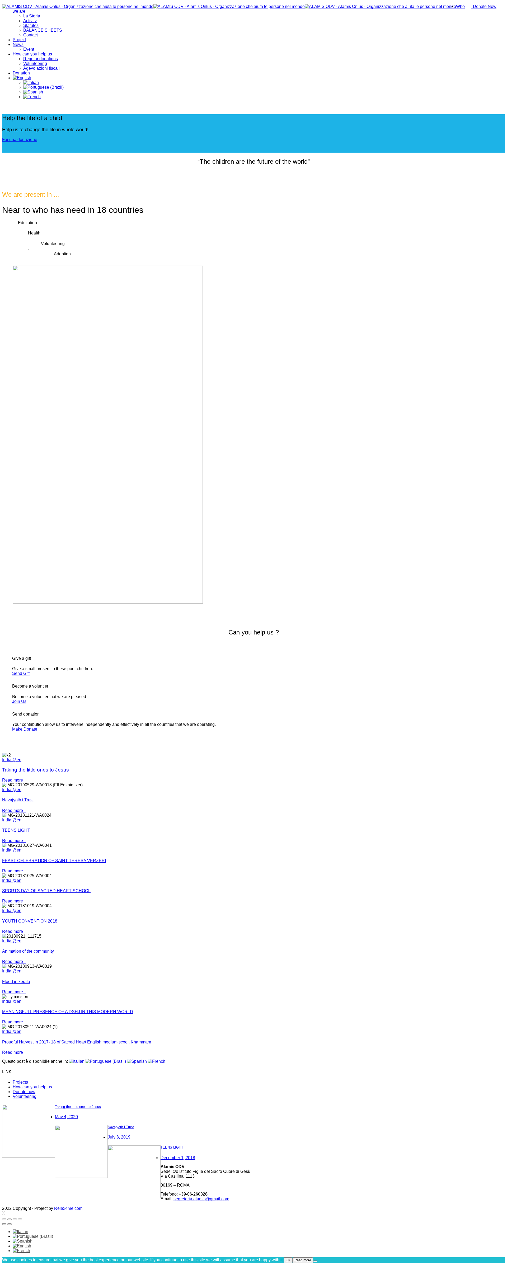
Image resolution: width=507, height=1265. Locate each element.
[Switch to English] (22, 1246)
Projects (20, 1082)
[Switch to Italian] (31, 82)
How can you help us (32, 1087)
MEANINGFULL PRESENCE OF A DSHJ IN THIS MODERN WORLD (67, 1011)
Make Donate (24, 729)
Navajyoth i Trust (18, 800)
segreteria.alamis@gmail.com (201, 1199)
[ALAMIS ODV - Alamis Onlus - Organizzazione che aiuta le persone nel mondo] (229, 6)
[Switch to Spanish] (33, 92)
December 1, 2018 (178, 1157)
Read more (14, 780)
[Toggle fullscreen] (15, 1219)
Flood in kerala (16, 981)
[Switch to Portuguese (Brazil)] (43, 87)
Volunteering (24, 1096)
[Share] (9, 1219)
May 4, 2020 (66, 1116)
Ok (288, 1260)
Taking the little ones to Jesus (35, 770)
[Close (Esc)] (4, 1219)
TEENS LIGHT (16, 830)
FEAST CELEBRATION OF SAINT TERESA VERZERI (54, 860)
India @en (11, 760)
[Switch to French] (32, 97)
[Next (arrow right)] (9, 1224)
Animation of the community (28, 951)
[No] (315, 1261)
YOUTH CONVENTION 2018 (29, 921)
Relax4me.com (68, 1208)
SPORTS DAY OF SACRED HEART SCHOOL (46, 890)
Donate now (24, 1091)
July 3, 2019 (119, 1137)
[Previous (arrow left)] (4, 1224)
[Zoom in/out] (20, 1219)
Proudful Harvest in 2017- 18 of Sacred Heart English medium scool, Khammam (76, 1042)
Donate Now (483, 6)
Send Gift (21, 673)
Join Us (19, 701)
